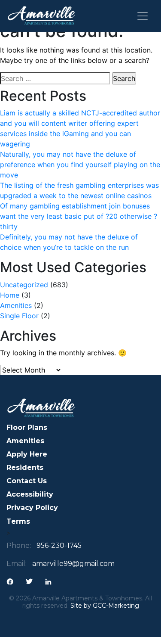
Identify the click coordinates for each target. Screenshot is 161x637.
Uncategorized (24, 284)
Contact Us (26, 481)
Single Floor (19, 315)
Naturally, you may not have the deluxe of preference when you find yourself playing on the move (80, 164)
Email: (16, 563)
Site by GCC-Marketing (104, 605)
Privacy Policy (32, 507)
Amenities (16, 305)
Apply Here (26, 454)
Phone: (18, 545)
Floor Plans (26, 427)
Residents (24, 467)
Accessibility (29, 494)
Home (9, 295)
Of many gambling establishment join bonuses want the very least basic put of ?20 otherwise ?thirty (78, 216)
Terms (18, 521)
